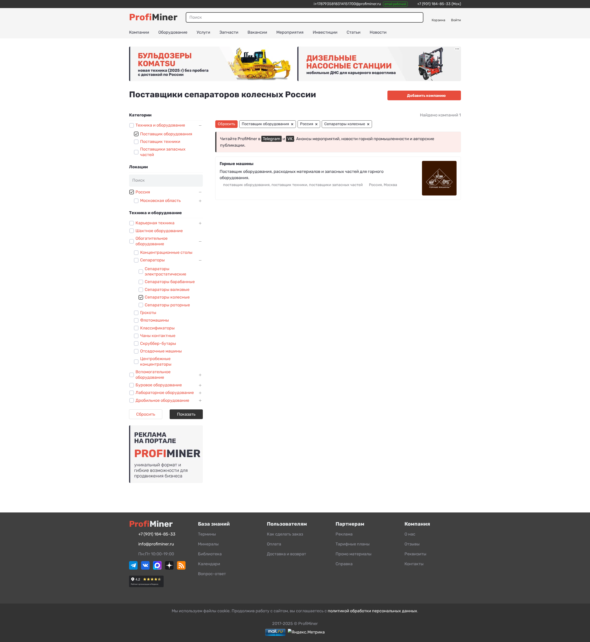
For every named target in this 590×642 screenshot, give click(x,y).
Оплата (274, 544)
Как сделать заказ (285, 534)
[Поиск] (418, 17)
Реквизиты (415, 553)
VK (290, 138)
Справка (344, 563)
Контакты (414, 563)
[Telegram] (133, 568)
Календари (209, 563)
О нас (409, 534)
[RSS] (181, 568)
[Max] (157, 568)
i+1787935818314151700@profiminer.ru (347, 4)
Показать (186, 414)
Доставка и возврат (286, 553)
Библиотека (210, 553)
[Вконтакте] (145, 568)
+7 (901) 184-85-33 (434, 4)
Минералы (208, 544)
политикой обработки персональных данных (372, 610)
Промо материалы (354, 553)
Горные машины (237, 163)
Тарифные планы (353, 544)
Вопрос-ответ (212, 573)
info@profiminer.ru (156, 544)
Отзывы (412, 544)
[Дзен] (169, 568)
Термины (207, 534)
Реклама (344, 534)
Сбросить (145, 414)
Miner (153, 17)
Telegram (271, 138)
